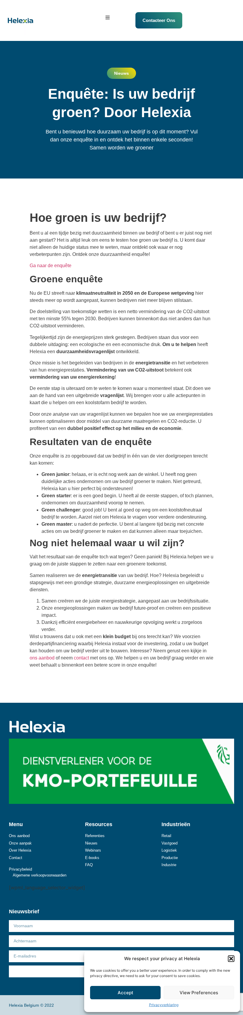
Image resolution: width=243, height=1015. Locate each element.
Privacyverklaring (163, 1005)
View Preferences (199, 992)
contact (81, 657)
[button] (231, 959)
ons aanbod (42, 657)
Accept (125, 992)
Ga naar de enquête (50, 265)
